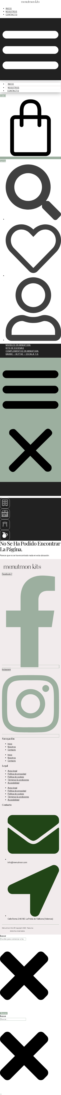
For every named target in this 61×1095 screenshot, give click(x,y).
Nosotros (11, 11)
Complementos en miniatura (22, 351)
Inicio (9, 8)
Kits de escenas (15, 348)
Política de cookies (16, 777)
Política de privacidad (17, 774)
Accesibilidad (13, 782)
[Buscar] (33, 219)
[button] (30, 49)
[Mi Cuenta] (33, 340)
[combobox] (13, 939)
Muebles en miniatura (18, 345)
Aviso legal (12, 771)
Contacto (11, 14)
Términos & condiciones (18, 779)
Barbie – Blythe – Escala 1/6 (22, 354)
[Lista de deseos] (33, 275)
